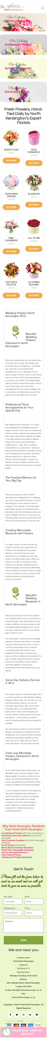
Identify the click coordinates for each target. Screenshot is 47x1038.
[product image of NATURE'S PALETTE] (11, 270)
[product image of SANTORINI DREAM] (11, 182)
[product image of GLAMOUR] (34, 182)
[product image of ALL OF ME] (34, 226)
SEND (23, 940)
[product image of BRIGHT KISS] (11, 138)
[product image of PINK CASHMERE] (11, 226)
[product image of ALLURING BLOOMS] (34, 270)
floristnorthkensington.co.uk (23, 997)
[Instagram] (23, 1014)
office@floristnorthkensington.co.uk (27, 990)
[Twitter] (16, 1014)
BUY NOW (11, 160)
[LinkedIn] (30, 1014)
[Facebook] (10, 1014)
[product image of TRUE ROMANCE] (34, 138)
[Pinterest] (36, 1014)
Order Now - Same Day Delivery (27, 1032)
